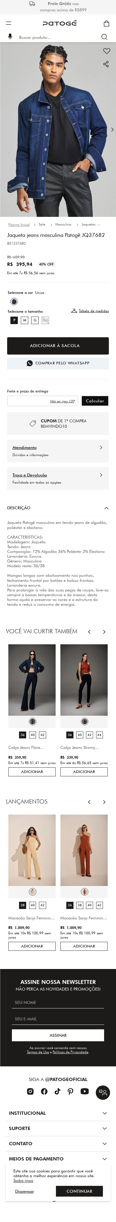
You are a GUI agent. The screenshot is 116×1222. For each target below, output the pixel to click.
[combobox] (62, 37)
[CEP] (42, 398)
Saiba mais (23, 1180)
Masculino (63, 224)
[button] (10, 37)
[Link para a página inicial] (19, 224)
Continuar (80, 1191)
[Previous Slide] (89, 632)
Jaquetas (88, 224)
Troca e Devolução (29, 475)
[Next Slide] (104, 632)
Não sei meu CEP (62, 401)
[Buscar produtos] (105, 37)
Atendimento (24, 447)
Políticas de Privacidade (70, 1052)
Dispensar (24, 1191)
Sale (42, 224)
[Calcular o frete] (95, 400)
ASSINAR (58, 1035)
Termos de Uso (38, 1052)
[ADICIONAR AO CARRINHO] (58, 346)
